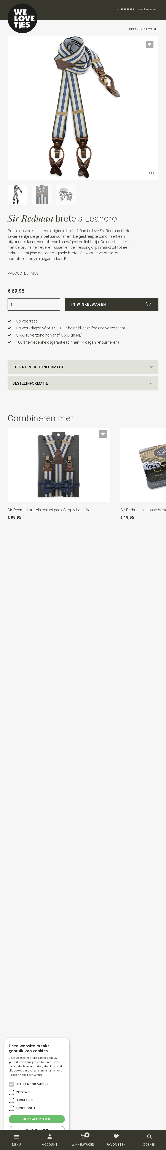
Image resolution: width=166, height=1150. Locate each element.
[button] (83, 367)
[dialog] (36, 1092)
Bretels (150, 29)
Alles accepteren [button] (36, 1119)
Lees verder (34, 1075)
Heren (134, 29)
